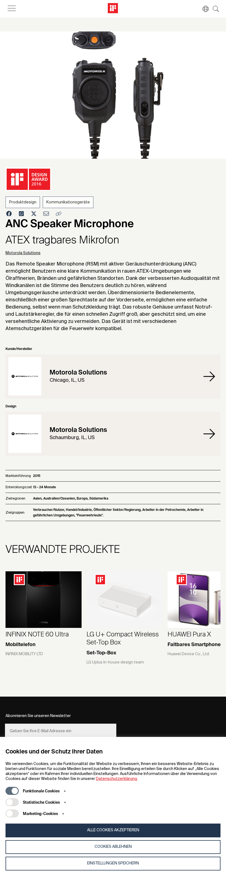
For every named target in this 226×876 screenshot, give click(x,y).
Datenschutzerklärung (116, 779)
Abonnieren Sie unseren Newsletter (38, 716)
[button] (203, 9)
